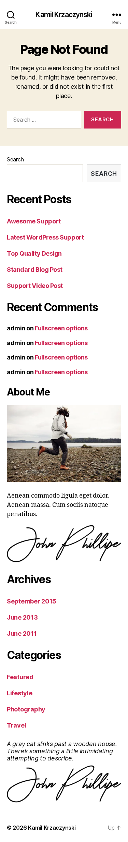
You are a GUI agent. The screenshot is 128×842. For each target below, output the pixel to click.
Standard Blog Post (34, 269)
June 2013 (22, 617)
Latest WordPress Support (45, 237)
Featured (20, 677)
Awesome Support (33, 221)
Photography (26, 709)
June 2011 (22, 633)
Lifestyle (19, 693)
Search (15, 159)
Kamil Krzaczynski (63, 14)
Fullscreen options (61, 328)
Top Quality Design (34, 253)
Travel (16, 725)
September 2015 (31, 601)
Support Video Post (35, 285)
